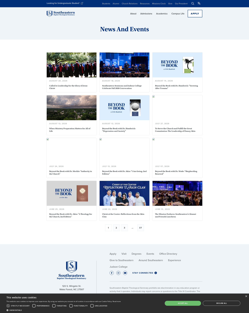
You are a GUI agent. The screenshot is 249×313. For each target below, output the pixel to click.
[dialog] (124, 303)
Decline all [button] (221, 303)
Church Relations (129, 3)
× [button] (246, 296)
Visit (124, 254)
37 (140, 227)
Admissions (146, 13)
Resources (145, 3)
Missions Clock (159, 3)
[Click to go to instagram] (118, 273)
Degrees (136, 254)
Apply (195, 13)
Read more (117, 301)
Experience (174, 260)
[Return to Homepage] (61, 14)
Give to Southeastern (121, 260)
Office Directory (168, 254)
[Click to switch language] (199, 3)
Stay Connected (142, 273)
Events (150, 254)
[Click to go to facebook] (112, 273)
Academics (162, 13)
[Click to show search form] (193, 3)
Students (106, 3)
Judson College (118, 267)
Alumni (116, 3)
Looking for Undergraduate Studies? (63, 3)
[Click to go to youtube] (125, 273)
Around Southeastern (151, 260)
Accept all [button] (183, 303)
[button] (63, 310)
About (133, 13)
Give (170, 3)
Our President (181, 3)
